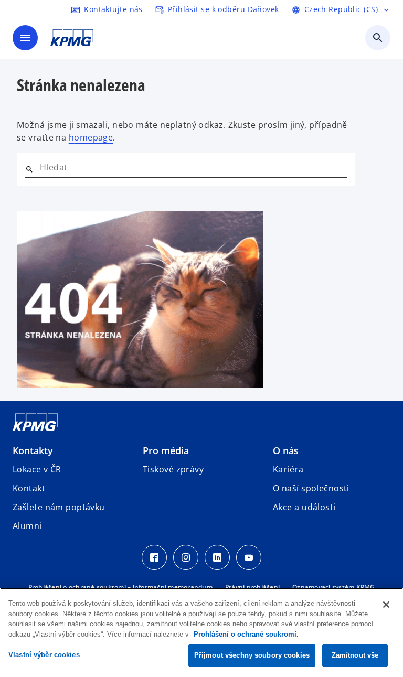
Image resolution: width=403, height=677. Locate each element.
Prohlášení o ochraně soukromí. (246, 634)
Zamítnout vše (355, 655)
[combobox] (193, 167)
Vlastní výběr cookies (44, 655)
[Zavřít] (386, 604)
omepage (93, 137)
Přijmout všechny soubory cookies (252, 655)
